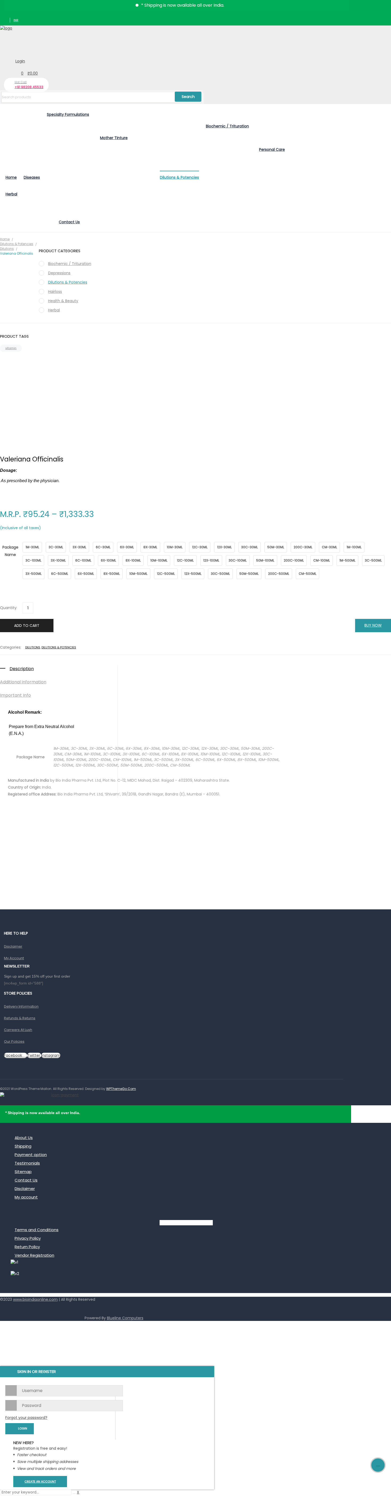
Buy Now (373, 625)
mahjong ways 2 (15, 1308)
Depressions (59, 273)
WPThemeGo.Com (121, 1088)
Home (5, 239)
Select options (195, 849)
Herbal (54, 310)
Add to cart (26, 625)
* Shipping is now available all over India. (164, 5)
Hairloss (55, 291)
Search (188, 96)
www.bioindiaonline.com (35, 1299)
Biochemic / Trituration (69, 263)
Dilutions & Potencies (16, 244)
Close (385, 5)
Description (22, 669)
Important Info (15, 695)
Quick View (195, 819)
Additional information (23, 682)
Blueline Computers (125, 1318)
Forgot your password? (26, 1417)
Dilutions (32, 647)
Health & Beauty (63, 300)
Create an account (40, 1481)
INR (16, 20)
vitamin (10, 348)
